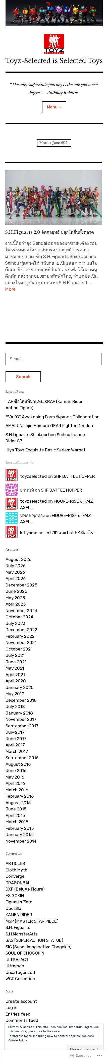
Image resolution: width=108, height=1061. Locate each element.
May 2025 (15, 597)
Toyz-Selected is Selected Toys (54, 61)
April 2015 (15, 815)
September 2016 (22, 757)
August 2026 (18, 559)
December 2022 (21, 629)
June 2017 (16, 738)
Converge (15, 876)
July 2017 (15, 732)
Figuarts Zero (19, 901)
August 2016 (18, 764)
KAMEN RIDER (19, 914)
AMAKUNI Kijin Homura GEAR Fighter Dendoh (49, 425)
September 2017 (22, 725)
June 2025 (16, 591)
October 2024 (19, 616)
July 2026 (15, 565)
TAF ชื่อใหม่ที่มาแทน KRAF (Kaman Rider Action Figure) (44, 404)
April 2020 (16, 680)
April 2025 (16, 604)
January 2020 (20, 687)
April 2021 (15, 674)
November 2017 (21, 719)
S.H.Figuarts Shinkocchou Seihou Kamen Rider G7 (45, 438)
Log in (11, 1007)
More (10, 289)
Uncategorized (20, 972)
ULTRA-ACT (17, 959)
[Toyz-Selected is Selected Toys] (54, 13)
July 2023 (15, 623)
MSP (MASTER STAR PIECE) (32, 921)
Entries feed (18, 1014)
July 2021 (15, 655)
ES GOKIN (15, 895)
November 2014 (21, 841)
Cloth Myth (16, 869)
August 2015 (18, 802)
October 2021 (19, 649)
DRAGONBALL (19, 882)
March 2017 (17, 751)
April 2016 (15, 783)
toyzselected (33, 476)
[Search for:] (53, 358)
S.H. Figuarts (18, 927)
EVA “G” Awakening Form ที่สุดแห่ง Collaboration (52, 416)
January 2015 (19, 834)
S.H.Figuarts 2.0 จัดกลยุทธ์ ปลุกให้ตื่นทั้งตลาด (49, 232)
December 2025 (21, 584)
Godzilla (13, 908)
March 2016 (17, 789)
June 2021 (16, 661)
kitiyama (28, 532)
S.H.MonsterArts (22, 933)
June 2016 (16, 770)
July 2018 (15, 706)
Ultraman (15, 965)
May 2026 (15, 572)
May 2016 (15, 777)
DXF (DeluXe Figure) (25, 889)
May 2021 (15, 668)
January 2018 (19, 713)
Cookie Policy (17, 1040)
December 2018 (21, 700)
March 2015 (17, 821)
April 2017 (15, 744)
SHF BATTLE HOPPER (74, 476)
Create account (21, 1001)
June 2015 (16, 808)
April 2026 (16, 578)
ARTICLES (15, 863)
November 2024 (21, 610)
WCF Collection (20, 978)
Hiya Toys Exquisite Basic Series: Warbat (46, 449)
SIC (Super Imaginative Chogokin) (39, 946)
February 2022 (20, 636)
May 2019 (15, 693)
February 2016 (20, 796)
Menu (52, 107)
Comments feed (22, 1020)
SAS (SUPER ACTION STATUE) (34, 940)
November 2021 (21, 642)
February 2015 (20, 828)
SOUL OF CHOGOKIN (25, 953)
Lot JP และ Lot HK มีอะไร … (70, 532)
